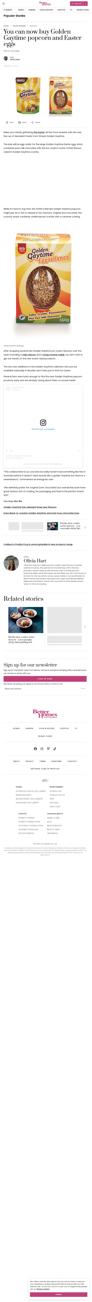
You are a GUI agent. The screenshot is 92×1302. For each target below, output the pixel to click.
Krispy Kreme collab (53, 354)
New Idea (54, 803)
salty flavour (29, 354)
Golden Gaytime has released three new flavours (30, 507)
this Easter (39, 132)
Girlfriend (52, 833)
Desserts (33, 26)
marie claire (53, 818)
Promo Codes (83, 10)
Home (6, 26)
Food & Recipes (46, 10)
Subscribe (56, 761)
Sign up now (45, 678)
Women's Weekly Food (29, 822)
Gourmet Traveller (28, 830)
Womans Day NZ (57, 795)
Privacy (30, 761)
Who (52, 799)
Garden (32, 10)
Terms (43, 761)
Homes (21, 10)
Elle (49, 822)
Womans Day (56, 791)
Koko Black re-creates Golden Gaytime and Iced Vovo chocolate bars (41, 513)
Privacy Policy (43, 684)
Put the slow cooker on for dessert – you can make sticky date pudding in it (70, 526)
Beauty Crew (53, 830)
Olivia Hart (15, 59)
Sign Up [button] (78, 4)
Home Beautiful (24, 795)
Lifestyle (61, 10)
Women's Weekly (27, 818)
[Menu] (3, 3)
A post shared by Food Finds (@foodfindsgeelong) (43, 464)
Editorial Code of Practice (45, 769)
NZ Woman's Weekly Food (31, 826)
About (16, 761)
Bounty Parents (26, 833)
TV (71, 10)
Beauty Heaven (54, 826)
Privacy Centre (43, 1289)
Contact (72, 761)
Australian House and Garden (31, 791)
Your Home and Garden (27, 803)
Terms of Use (57, 684)
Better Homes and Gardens (29, 799)
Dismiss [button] (59, 1295)
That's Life (55, 807)
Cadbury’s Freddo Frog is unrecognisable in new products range (38, 544)
